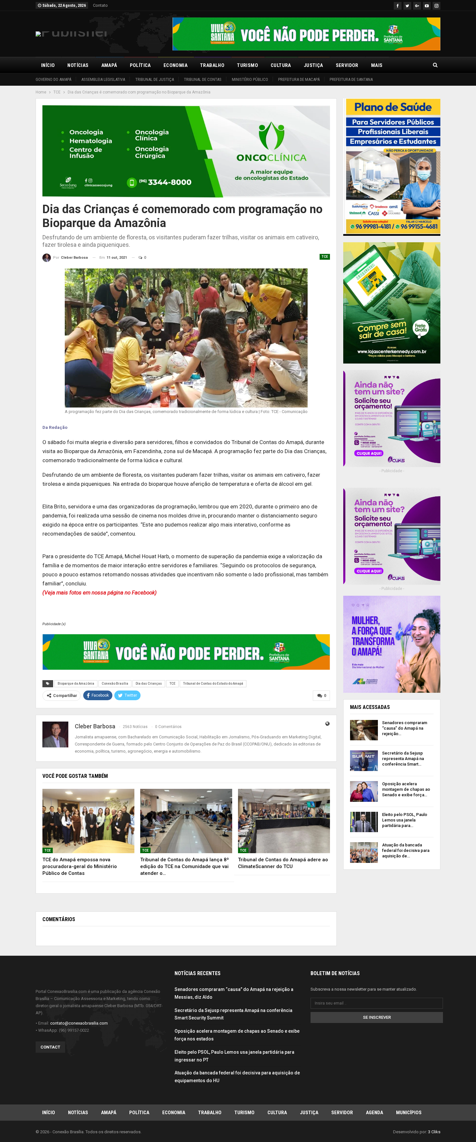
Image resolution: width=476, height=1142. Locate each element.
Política (140, 65)
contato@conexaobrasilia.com (79, 1023)
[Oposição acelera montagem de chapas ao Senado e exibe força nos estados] (364, 791)
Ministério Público (250, 79)
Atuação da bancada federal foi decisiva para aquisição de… (405, 850)
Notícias (77, 65)
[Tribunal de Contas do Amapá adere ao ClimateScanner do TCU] (284, 821)
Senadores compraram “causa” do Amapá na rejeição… (404, 728)
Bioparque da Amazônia (76, 683)
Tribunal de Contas (202, 79)
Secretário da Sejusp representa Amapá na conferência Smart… (403, 759)
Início (48, 65)
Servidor (347, 65)
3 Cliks (434, 1131)
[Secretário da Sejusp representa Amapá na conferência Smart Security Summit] (364, 760)
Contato (100, 5)
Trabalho (212, 65)
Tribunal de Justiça (154, 79)
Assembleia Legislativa (103, 79)
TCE (325, 256)
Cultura (281, 65)
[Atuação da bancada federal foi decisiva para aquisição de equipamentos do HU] (364, 852)
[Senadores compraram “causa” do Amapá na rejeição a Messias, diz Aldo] (364, 730)
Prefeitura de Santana (351, 79)
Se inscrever (377, 1017)
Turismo (247, 65)
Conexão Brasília (115, 683)
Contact (50, 1047)
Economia (175, 65)
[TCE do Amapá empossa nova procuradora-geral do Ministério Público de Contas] (88, 821)
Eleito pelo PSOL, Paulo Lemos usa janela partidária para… (404, 820)
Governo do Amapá (53, 79)
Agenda (374, 1112)
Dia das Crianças (149, 683)
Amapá (109, 65)
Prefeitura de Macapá (299, 79)
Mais (377, 65)
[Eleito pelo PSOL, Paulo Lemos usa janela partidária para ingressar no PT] (364, 822)
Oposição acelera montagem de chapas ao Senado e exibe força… (406, 789)
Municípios (409, 1112)
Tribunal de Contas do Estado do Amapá (213, 683)
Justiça (313, 65)
